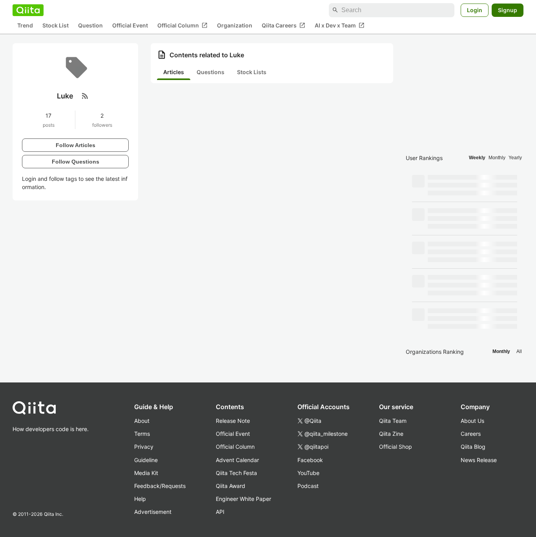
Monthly (497, 157)
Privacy (143, 446)
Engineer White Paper (243, 498)
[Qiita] (28, 10)
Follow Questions (75, 161)
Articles (173, 72)
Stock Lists (251, 72)
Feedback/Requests (160, 485)
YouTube (308, 473)
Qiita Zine (391, 433)
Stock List (55, 25)
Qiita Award (230, 485)
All (519, 351)
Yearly (515, 157)
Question (90, 25)
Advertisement (152, 511)
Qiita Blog (473, 446)
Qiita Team (393, 420)
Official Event (130, 25)
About (141, 420)
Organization (234, 25)
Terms (142, 433)
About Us (472, 420)
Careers (471, 433)
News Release (479, 460)
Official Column (182, 25)
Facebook (310, 460)
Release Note (233, 420)
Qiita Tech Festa (236, 473)
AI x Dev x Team (340, 25)
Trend (25, 25)
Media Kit (146, 473)
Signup (507, 10)
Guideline (146, 460)
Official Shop (395, 446)
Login (474, 10)
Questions (210, 72)
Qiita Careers (283, 25)
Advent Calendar (237, 460)
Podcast (308, 485)
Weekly (477, 157)
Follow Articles (75, 145)
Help (140, 498)
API (220, 511)
